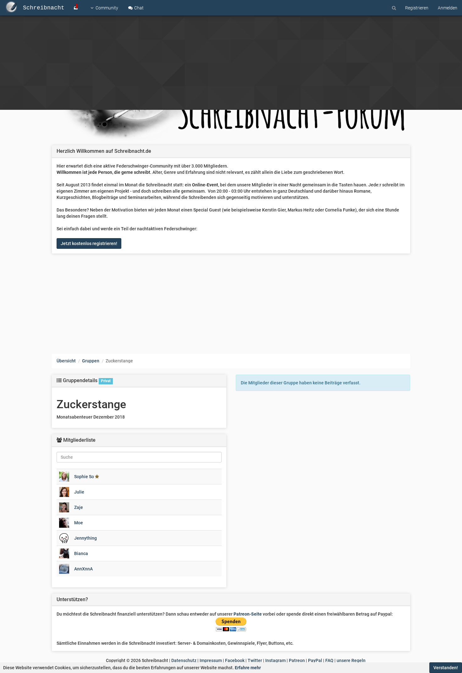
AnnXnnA (83, 568)
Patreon (297, 660)
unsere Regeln (351, 660)
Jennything (85, 538)
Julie (79, 491)
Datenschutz (183, 660)
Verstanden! (445, 667)
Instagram (275, 660)
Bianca (81, 553)
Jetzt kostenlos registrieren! (89, 243)
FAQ (329, 660)
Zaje (78, 507)
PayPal (315, 660)
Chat (138, 7)
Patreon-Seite (248, 614)
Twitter (255, 660)
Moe (78, 522)
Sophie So (84, 476)
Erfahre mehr (248, 667)
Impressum (211, 660)
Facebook (235, 660)
